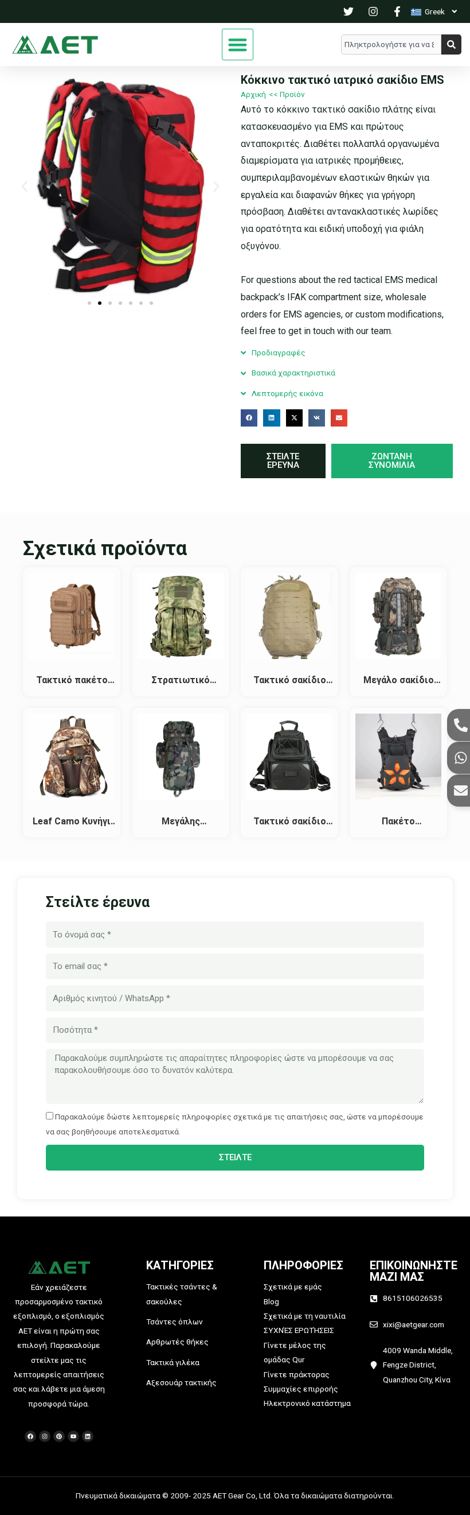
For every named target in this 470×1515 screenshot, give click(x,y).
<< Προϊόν (287, 94)
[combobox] (391, 44)
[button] (237, 44)
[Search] (451, 44)
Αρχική (253, 94)
